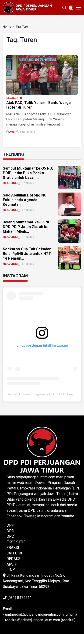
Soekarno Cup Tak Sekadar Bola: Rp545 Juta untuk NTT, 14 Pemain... (27, 254)
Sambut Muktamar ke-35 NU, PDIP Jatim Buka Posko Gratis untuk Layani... (28, 173)
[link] (42, 74)
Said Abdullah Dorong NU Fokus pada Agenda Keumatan (24, 200)
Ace (12, 131)
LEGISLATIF (14, 98)
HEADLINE (10, 183)
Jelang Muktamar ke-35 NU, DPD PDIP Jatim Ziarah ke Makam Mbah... (27, 227)
